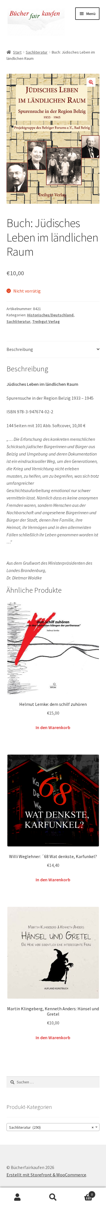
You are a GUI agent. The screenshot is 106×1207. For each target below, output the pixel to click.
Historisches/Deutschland (50, 314)
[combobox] (53, 1127)
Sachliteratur (36, 52)
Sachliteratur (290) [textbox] (51, 1127)
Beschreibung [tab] (20, 349)
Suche (53, 1197)
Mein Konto (17, 1197)
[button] (91, 82)
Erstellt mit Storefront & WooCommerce (46, 1175)
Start (17, 52)
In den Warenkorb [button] (53, 727)
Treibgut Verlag (46, 321)
